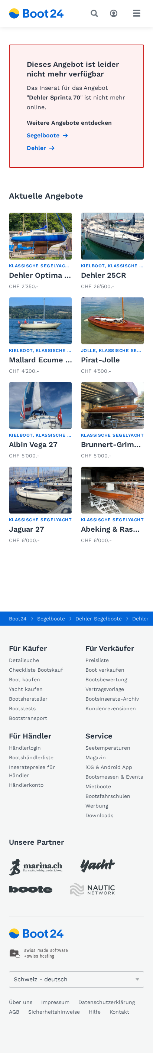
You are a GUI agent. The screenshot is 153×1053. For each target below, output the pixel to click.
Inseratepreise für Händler (32, 771)
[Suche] (95, 13)
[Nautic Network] (92, 890)
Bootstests (22, 708)
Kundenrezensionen (110, 708)
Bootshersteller (28, 699)
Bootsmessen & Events (114, 777)
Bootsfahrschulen (107, 796)
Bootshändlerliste (31, 757)
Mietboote (98, 786)
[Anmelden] (115, 13)
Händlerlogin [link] (25, 748)
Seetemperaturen (107, 748)
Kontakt (119, 1012)
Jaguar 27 (26, 529)
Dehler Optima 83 (41, 275)
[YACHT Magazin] (97, 866)
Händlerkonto (26, 785)
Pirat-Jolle (100, 359)
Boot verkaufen (104, 670)
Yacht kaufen (26, 689)
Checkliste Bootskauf (36, 670)
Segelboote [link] (43, 135)
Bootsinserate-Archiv (112, 699)
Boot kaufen (24, 679)
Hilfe (95, 1012)
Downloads (99, 815)
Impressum (55, 1002)
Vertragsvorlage (104, 689)
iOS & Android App (108, 767)
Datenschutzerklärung (106, 1002)
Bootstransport (28, 718)
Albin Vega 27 (33, 444)
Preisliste (97, 660)
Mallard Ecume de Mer (50, 359)
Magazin (95, 757)
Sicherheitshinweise (54, 1012)
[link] (40, 251)
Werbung (96, 806)
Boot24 (18, 619)
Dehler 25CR (103, 275)
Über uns (20, 1002)
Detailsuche (24, 660)
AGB (14, 1012)
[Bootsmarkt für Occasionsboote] (36, 13)
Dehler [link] (36, 147)
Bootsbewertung (106, 679)
